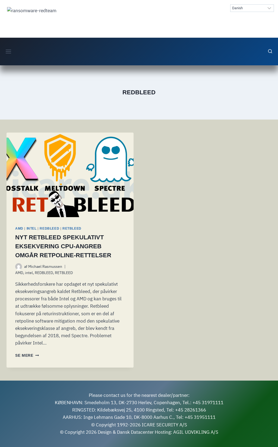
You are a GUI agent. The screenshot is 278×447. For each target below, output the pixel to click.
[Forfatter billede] (18, 266)
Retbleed (63, 246)
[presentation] (70, 175)
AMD (19, 228)
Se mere (27, 355)
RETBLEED (71, 228)
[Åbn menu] (8, 51)
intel (32, 228)
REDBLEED (49, 228)
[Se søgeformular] (270, 51)
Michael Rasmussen (45, 266)
